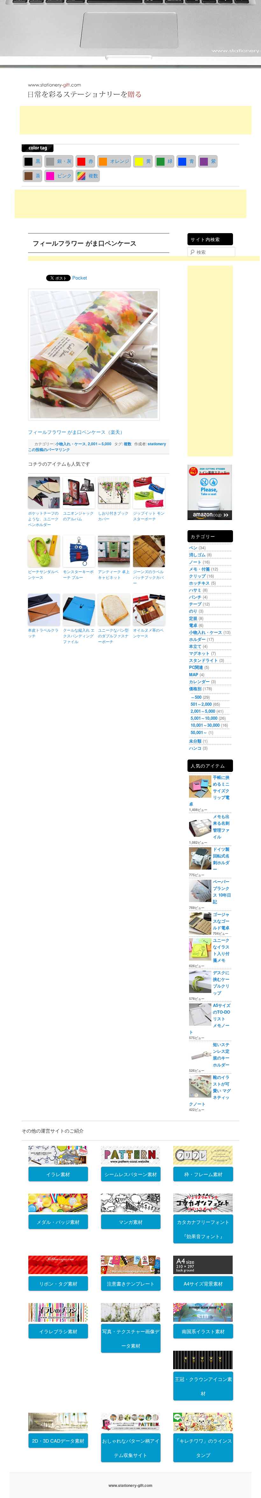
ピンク (64, 175)
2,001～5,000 (99, 444)
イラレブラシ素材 (58, 1331)
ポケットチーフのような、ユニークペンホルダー (43, 518)
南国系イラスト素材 (203, 1331)
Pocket (79, 277)
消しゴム (197, 554)
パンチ (195, 597)
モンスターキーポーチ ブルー (78, 574)
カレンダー (199, 681)
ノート (195, 562)
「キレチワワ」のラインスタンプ (203, 1447)
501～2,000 (201, 704)
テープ (195, 604)
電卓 (193, 625)
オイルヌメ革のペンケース (148, 632)
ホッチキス (199, 583)
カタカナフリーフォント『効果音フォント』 (203, 1228)
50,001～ (199, 732)
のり (193, 611)
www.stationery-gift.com (130, 1485)
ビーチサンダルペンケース (43, 574)
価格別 (195, 688)
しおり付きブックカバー (113, 515)
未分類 (195, 741)
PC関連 (196, 667)
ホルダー (197, 639)
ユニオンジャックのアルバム (78, 515)
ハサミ (195, 590)
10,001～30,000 (205, 725)
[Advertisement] (135, 120)
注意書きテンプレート (131, 1283)
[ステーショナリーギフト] (84, 100)
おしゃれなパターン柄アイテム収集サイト (130, 1447)
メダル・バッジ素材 (58, 1221)
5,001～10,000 (204, 718)
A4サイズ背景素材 (203, 1283)
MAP (193, 674)
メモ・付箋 (199, 569)
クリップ (197, 576)
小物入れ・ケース (70, 444)
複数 (93, 175)
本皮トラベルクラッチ (43, 632)
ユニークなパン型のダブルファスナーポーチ (113, 635)
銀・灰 (64, 160)
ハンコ (195, 748)
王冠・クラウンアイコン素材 (203, 1386)
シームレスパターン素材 (130, 1174)
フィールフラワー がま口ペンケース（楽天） (76, 431)
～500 (196, 697)
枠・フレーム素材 (203, 1174)
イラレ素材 (58, 1174)
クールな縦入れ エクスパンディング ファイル (79, 635)
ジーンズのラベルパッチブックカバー (148, 577)
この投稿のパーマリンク (49, 449)
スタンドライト (203, 660)
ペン (193, 547)
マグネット (199, 653)
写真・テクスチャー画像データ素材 (130, 1338)
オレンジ (119, 160)
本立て (195, 646)
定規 (193, 618)
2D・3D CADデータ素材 (58, 1440)
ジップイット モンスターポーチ (149, 515)
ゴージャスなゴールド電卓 (221, 921)
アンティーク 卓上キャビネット (114, 574)
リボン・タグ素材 (58, 1283)
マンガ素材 (131, 1221)
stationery (157, 444)
